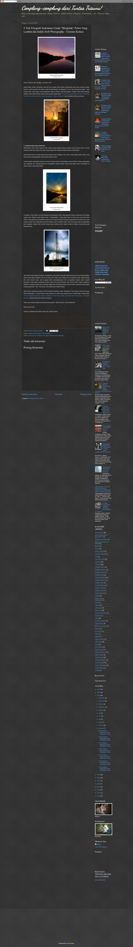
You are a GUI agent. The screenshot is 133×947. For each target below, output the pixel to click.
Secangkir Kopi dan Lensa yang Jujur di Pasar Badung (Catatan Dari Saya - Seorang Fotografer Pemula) (103, 84)
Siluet (96, 644)
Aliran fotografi (99, 532)
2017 (98, 793)
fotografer (98, 562)
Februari (101, 725)
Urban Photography (100, 665)
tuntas (99, 844)
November (102, 701)
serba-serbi (98, 642)
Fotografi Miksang (100, 585)
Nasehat (97, 629)
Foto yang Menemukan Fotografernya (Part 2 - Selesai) (105, 158)
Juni (100, 716)
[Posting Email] (47, 331)
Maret (100, 722)
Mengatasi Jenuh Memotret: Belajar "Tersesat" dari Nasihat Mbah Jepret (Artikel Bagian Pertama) (103, 109)
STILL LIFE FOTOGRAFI (106, 346)
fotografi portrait (99, 590)
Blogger (72, 943)
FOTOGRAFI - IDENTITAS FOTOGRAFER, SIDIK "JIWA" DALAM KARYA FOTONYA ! (103, 449)
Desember (102, 698)
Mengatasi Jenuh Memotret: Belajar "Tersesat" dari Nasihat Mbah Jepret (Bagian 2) (103, 97)
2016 (98, 796)
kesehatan (98, 615)
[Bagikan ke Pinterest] (57, 331)
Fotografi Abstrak (100, 567)
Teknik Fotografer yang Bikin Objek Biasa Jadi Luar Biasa (106, 148)
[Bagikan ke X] (54, 331)
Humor (97, 602)
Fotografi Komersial (100, 577)
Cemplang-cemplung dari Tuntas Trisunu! (62, 8)
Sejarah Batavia (99, 639)
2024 (98, 695)
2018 (98, 790)
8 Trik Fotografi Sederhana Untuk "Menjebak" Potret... (104, 732)
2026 (98, 689)
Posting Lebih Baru (29, 394)
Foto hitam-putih (99, 559)
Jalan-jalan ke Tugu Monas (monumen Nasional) (106, 469)
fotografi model (99, 588)
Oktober (101, 704)
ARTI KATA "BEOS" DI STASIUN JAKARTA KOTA (106, 330)
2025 (98, 692)
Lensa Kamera (99, 623)
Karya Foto (98, 610)
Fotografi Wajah (99, 593)
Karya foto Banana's (101, 613)
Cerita (97, 549)
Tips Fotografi (46, 333)
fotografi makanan (100, 580)
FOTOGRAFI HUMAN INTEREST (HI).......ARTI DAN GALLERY (102, 366)
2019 (98, 787)
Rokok (97, 634)
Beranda (58, 394)
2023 (98, 774)
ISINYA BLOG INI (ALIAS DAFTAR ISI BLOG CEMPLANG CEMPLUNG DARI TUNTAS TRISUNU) (102, 270)
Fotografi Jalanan (100, 572)
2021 (98, 781)
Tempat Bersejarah (100, 660)
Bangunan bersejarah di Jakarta (102, 542)
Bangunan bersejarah (101, 539)
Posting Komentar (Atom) (36, 398)
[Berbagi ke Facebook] (55, 331)
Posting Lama (85, 394)
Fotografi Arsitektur (100, 570)
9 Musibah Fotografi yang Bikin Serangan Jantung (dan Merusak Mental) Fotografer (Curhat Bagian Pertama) (102, 71)
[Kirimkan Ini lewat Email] (50, 331)
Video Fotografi (99, 668)
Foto (96, 556)
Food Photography (100, 554)
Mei (100, 719)
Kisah (96, 618)
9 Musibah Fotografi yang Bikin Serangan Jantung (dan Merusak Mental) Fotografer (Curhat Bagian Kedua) (102, 57)
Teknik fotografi (99, 657)
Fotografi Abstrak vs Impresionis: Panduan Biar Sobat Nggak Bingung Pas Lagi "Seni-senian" (103, 123)
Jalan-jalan (98, 608)
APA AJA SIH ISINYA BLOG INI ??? (101, 536)
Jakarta (97, 605)
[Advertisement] (108, 33)
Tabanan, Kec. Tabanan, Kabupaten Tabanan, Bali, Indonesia (46, 335)
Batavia (97, 546)
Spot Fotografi (99, 649)
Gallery (97, 596)
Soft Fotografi (37, 333)
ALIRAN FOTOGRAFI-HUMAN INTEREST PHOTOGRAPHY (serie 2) (103, 507)
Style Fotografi (99, 655)
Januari (101, 728)
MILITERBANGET (100, 880)
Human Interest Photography (99, 599)
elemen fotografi (99, 551)
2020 (98, 784)
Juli (100, 713)
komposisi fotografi (100, 621)
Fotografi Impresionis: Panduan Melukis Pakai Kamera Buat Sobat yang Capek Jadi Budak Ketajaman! (103, 136)
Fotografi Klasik (99, 575)
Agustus (101, 710)
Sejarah (97, 636)
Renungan (98, 631)
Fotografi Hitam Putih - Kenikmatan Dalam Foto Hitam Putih (106, 409)
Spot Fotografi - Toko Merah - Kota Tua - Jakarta (107, 428)
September (102, 707)
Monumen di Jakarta (101, 626)
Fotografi (30, 333)
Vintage (97, 670)
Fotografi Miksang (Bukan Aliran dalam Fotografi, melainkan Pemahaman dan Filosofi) (103, 388)
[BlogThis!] (52, 331)
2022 (98, 778)
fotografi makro (99, 583)
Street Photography (100, 652)
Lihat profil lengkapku (101, 847)
